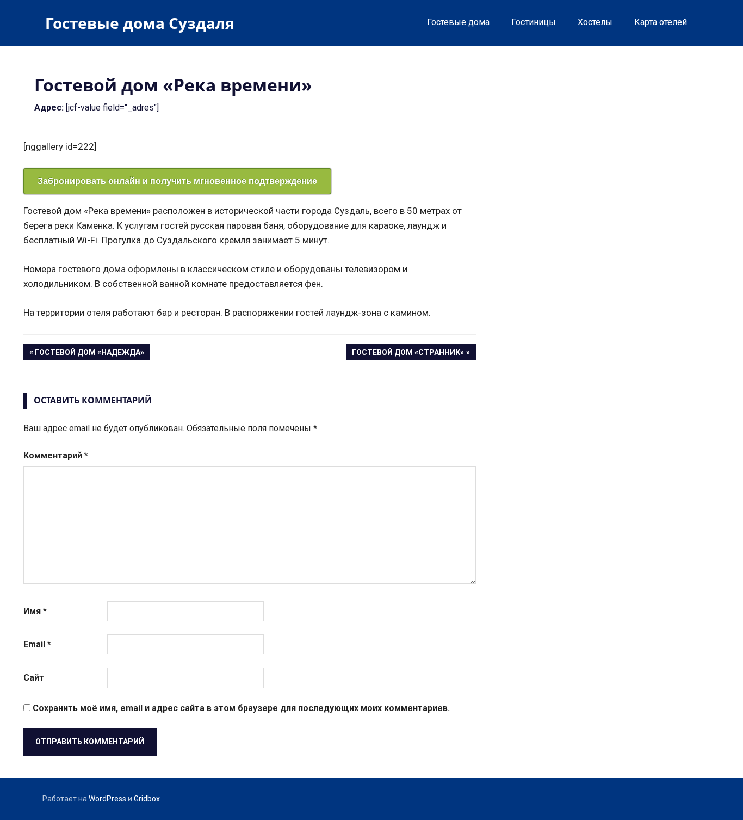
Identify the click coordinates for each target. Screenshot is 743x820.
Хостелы (595, 22)
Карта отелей (660, 22)
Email (37, 644)
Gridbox (147, 798)
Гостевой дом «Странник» (407, 353)
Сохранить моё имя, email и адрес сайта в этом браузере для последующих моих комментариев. (241, 708)
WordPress (107, 798)
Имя (35, 611)
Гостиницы (533, 22)
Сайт (33, 677)
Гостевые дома (458, 22)
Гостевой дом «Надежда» (89, 353)
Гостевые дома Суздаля (139, 23)
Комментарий (55, 455)
